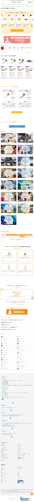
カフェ (2, 466)
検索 (22, 236)
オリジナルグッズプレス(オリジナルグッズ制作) (23, 454)
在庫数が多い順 (22, 47)
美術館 (18, 472)
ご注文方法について (3, 445)
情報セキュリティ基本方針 (4, 457)
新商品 (3, 336)
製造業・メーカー (3, 472)
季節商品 (4, 357)
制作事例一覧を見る (16, 112)
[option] (9, 99)
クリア (27, 236)
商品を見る (17, 30)
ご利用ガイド (3, 444)
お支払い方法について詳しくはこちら (7, 402)
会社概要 (2, 451)
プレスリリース (19, 448)
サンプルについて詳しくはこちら (6, 436)
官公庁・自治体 (19, 466)
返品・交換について (3, 448)
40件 (30, 48)
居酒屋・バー (3, 479)
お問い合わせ (3, 460)
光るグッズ (4, 366)
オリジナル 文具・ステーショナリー (21, 6)
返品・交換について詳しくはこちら (6, 428)
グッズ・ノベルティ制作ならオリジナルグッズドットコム (8, 6)
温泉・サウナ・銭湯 (3, 481)
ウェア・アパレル (21, 343)
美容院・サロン (3, 475)
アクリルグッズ (20, 364)
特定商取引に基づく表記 (4, 454)
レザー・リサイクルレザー (5, 359)
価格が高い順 (14, 47)
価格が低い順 (10, 47)
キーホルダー (20, 357)
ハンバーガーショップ (20, 478)
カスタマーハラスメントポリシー (5, 458)
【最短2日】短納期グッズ (21, 366)
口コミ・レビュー (19, 444)
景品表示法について (20, 445)
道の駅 (2, 482)
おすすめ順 (6, 47)
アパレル (18, 469)
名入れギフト (4, 364)
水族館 (18, 475)
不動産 (2, 469)
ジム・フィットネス (3, 478)
